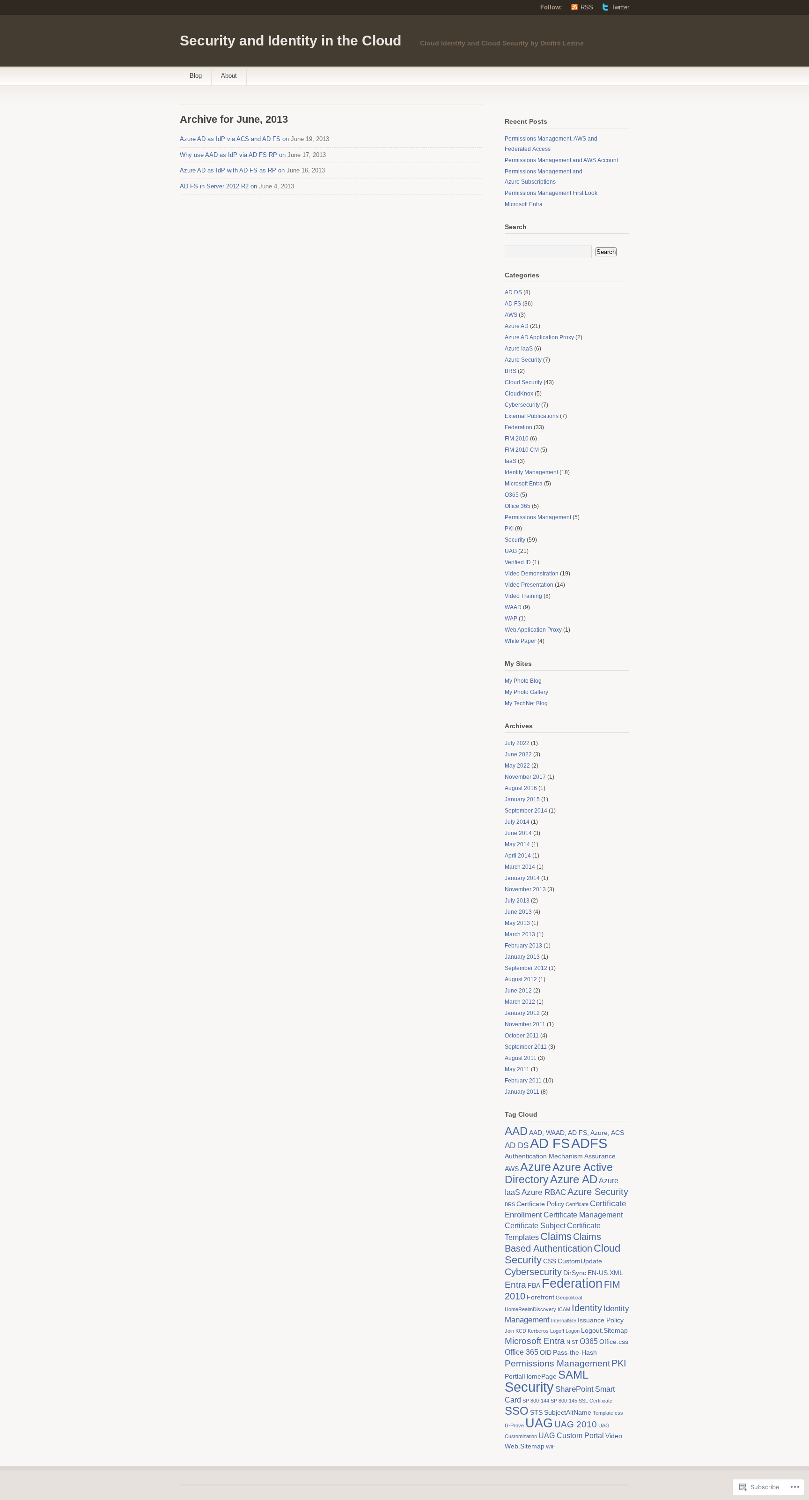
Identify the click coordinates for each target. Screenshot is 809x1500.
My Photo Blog (523, 681)
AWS (511, 315)
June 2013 (518, 912)
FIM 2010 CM (522, 450)
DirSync (574, 1272)
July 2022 (517, 743)
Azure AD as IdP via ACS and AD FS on (234, 138)
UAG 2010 (575, 1424)
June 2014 (518, 833)
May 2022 (517, 765)
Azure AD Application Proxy (539, 337)
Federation (518, 427)
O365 (512, 495)
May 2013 (517, 923)
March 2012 (520, 1002)
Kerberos (538, 1331)
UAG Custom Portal (571, 1436)
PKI (509, 528)
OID (546, 1352)
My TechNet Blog (526, 703)
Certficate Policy (540, 1204)
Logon (573, 1331)
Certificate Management (583, 1215)
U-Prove (514, 1425)
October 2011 (522, 1035)
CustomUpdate (580, 1261)
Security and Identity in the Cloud (290, 40)
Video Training (523, 596)
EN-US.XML (605, 1272)
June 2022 (518, 754)
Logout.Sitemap (604, 1330)
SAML (573, 1375)
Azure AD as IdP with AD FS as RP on (232, 170)
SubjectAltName (567, 1412)
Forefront (540, 1297)
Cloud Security (523, 382)
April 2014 (518, 855)
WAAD (513, 607)
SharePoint (574, 1389)
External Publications (532, 416)
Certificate (577, 1204)
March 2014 (520, 867)
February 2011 (523, 1080)
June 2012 (518, 990)
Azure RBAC (544, 1192)
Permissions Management (538, 517)
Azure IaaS (519, 348)
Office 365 (517, 506)
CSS (549, 1261)
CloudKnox (519, 393)
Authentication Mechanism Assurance (560, 1156)
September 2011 (526, 1047)
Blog (196, 75)
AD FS (513, 303)
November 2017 (525, 777)
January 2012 (522, 1013)
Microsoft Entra (524, 204)
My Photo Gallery (526, 692)
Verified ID (518, 562)
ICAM (564, 1309)
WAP (511, 618)
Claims (556, 1236)
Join (509, 1331)
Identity (587, 1308)
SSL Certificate (595, 1400)
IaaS (510, 461)
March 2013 (520, 934)
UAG (511, 551)
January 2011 (522, 1092)
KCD (520, 1331)
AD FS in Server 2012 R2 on (218, 186)
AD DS (513, 292)
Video (613, 1436)
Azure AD (517, 326)
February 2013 (523, 945)
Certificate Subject (535, 1226)
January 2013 (522, 957)
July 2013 (517, 900)
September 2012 (526, 968)
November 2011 (525, 1024)
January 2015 (522, 799)
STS (536, 1412)
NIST (572, 1342)
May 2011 (517, 1069)
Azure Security (523, 360)
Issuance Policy (601, 1320)
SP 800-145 (564, 1400)
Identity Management (531, 472)
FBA (534, 1285)
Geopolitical (569, 1297)
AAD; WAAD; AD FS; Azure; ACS (576, 1132)
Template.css (608, 1413)
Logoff (557, 1331)
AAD (516, 1131)
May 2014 (517, 844)
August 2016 (521, 788)
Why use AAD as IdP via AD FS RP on (233, 154)
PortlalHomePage (531, 1376)
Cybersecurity (522, 405)
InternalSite (563, 1320)
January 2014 (522, 878)
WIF (550, 1446)
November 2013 (525, 889)
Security (515, 540)
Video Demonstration (532, 573)
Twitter (620, 7)
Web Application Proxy (533, 630)
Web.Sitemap (524, 1446)
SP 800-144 (535, 1400)
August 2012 (521, 979)
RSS (587, 7)
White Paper (520, 641)
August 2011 (521, 1058)
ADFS (589, 1143)
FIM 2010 (517, 438)
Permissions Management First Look (551, 193)
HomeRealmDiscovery (530, 1309)
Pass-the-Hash (575, 1352)
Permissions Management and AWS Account (561, 160)
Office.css (613, 1341)
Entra (515, 1285)
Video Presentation (529, 585)
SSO (517, 1410)
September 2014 (526, 810)
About (229, 75)
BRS (510, 371)
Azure (535, 1166)
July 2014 (517, 822)
